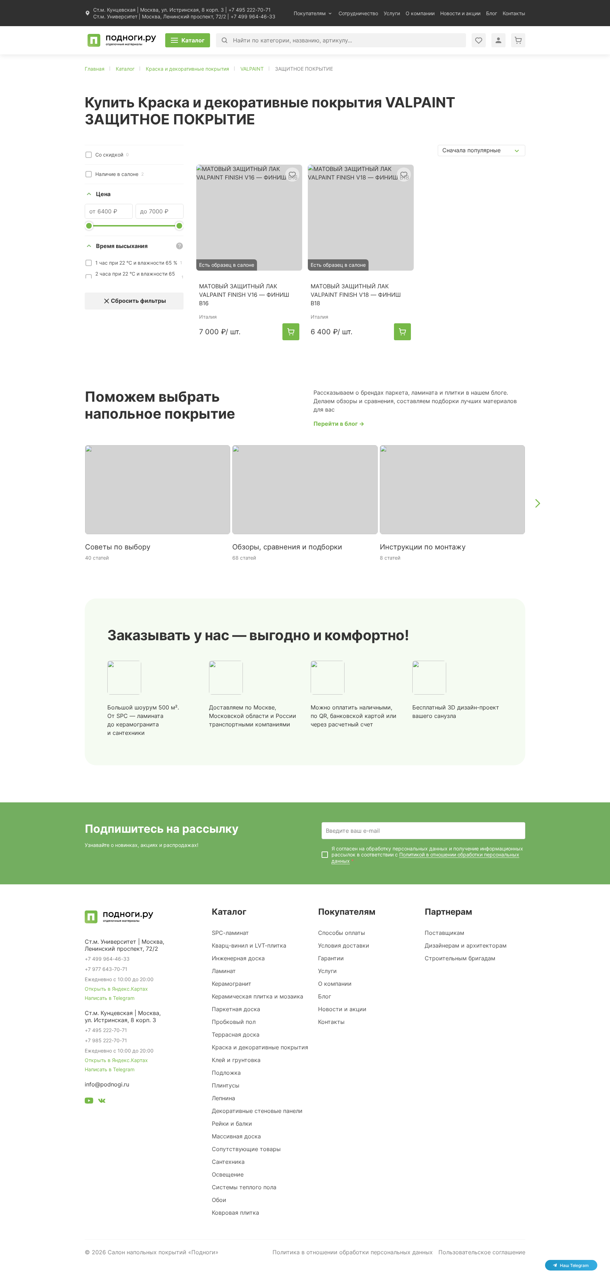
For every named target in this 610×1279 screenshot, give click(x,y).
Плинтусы (225, 1085)
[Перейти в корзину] (518, 40)
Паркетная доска (236, 1009)
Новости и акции (460, 13)
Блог (491, 13)
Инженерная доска (238, 958)
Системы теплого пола (244, 1187)
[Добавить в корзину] (290, 331)
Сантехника (228, 1161)
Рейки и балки (232, 1123)
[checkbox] (88, 155)
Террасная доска (235, 1034)
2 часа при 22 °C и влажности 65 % (139, 277)
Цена (103, 194)
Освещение (228, 1174)
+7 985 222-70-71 (106, 1040)
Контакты (514, 13)
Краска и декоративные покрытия (260, 1047)
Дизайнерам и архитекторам (466, 945)
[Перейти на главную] (122, 40)
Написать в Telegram (109, 998)
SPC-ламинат (230, 932)
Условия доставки (343, 945)
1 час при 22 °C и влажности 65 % (138, 263)
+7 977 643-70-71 (106, 969)
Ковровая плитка (235, 1212)
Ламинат (224, 970)
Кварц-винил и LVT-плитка (249, 945)
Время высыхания (122, 245)
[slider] (89, 226)
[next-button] (537, 503)
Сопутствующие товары (246, 1149)
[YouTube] (89, 1101)
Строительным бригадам (460, 958)
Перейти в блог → (338, 423)
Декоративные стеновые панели (257, 1110)
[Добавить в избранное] (292, 174)
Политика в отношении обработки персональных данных (353, 1252)
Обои (219, 1199)
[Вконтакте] (101, 1101)
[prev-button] (72, 503)
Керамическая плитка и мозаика (257, 996)
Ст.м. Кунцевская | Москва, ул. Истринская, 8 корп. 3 (158, 10)
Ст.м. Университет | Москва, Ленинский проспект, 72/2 (159, 16)
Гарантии (331, 958)
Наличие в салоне (119, 174)
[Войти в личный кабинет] (479, 40)
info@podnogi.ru (107, 1084)
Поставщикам (444, 932)
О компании (420, 13)
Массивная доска (236, 1136)
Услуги (392, 13)
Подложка (226, 1072)
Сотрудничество (358, 13)
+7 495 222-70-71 (249, 10)
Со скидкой (112, 155)
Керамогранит (231, 983)
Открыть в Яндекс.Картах (116, 989)
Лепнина (223, 1098)
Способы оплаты (341, 932)
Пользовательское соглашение (481, 1252)
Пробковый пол (234, 1021)
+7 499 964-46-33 (253, 16)
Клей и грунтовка (236, 1059)
